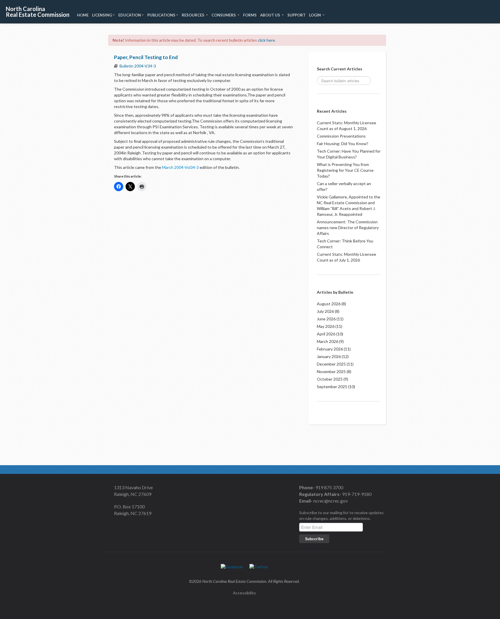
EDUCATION (129, 15)
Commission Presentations (341, 136)
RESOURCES (193, 15)
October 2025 (330, 379)
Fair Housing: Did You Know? (342, 143)
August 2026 (329, 303)
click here (266, 40)
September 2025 (332, 386)
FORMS (250, 15)
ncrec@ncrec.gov (330, 500)
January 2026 (329, 356)
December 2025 (331, 363)
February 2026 (330, 348)
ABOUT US (270, 15)
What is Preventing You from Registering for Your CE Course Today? (345, 170)
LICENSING (102, 15)
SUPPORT (296, 15)
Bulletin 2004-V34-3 (138, 65)
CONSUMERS (224, 15)
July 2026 (325, 311)
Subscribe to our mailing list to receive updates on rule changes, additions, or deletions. (341, 515)
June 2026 (326, 318)
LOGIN (315, 15)
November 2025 (331, 371)
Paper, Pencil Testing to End (146, 57)
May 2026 (325, 326)
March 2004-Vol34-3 (180, 167)
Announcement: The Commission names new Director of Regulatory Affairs (348, 227)
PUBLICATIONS (161, 15)
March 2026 (327, 341)
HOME (83, 15)
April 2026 (326, 333)
